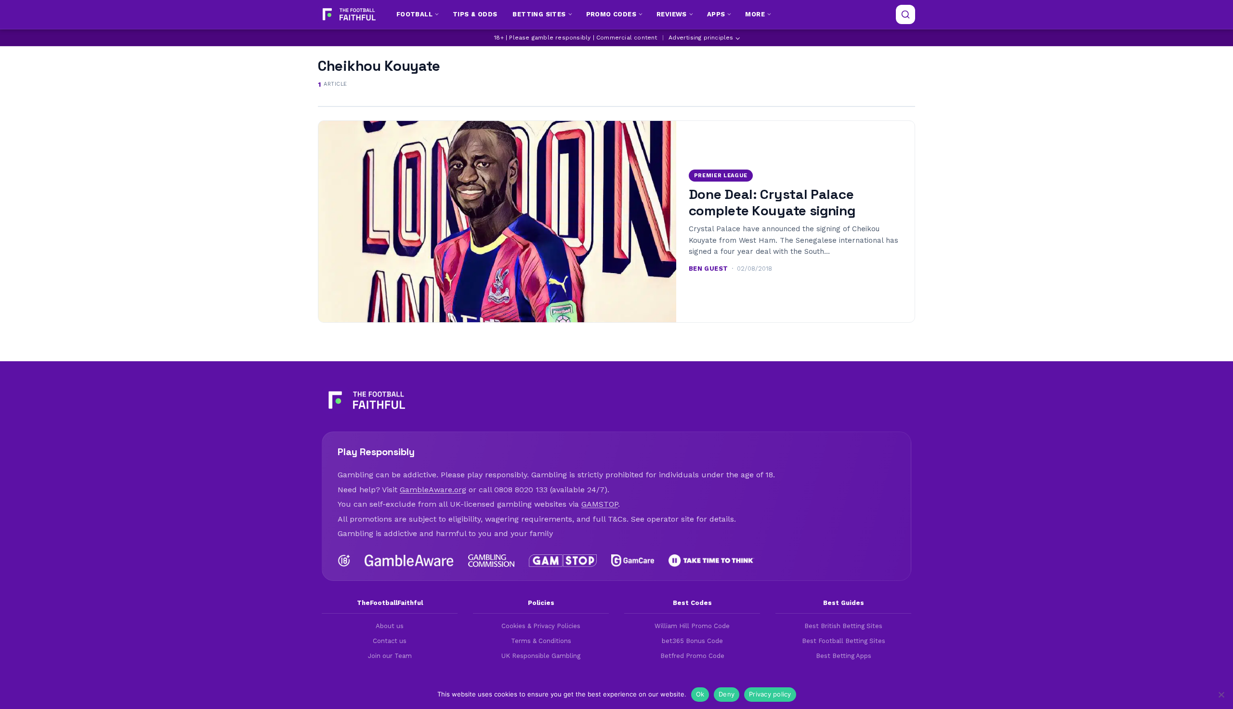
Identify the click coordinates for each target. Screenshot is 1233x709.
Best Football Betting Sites (843, 640)
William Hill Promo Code (692, 626)
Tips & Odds (475, 14)
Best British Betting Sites (843, 626)
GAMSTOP (599, 504)
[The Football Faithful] (348, 14)
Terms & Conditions (541, 640)
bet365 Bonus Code (692, 640)
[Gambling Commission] (491, 560)
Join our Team (390, 655)
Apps (716, 14)
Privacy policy (770, 694)
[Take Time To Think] (712, 560)
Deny (727, 694)
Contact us (390, 640)
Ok (700, 694)
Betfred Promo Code (692, 655)
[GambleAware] (409, 560)
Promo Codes (611, 14)
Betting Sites (538, 14)
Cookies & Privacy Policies (540, 626)
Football (414, 14)
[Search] (905, 14)
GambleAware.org (433, 489)
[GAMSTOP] (563, 560)
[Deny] (1221, 694)
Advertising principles (701, 37)
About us (390, 626)
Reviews (671, 14)
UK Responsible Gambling (540, 655)
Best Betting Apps (843, 655)
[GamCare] (632, 560)
